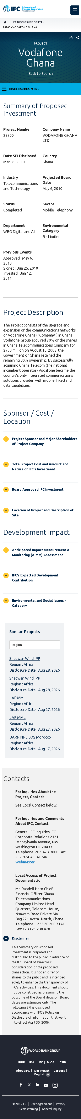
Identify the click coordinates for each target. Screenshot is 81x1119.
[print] (70, 38)
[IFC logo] (23, 9)
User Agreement (41, 1104)
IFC (40, 1062)
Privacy (60, 1104)
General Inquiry (51, 1109)
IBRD (21, 1062)
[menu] (74, 10)
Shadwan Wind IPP (24, 658)
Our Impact (41, 1070)
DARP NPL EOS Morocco (30, 737)
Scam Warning (29, 1109)
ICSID (62, 1062)
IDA (31, 1062)
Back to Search (40, 73)
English (39, 1074)
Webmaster (25, 862)
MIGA (50, 1062)
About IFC (23, 1070)
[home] (5, 22)
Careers (59, 1070)
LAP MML (17, 698)
